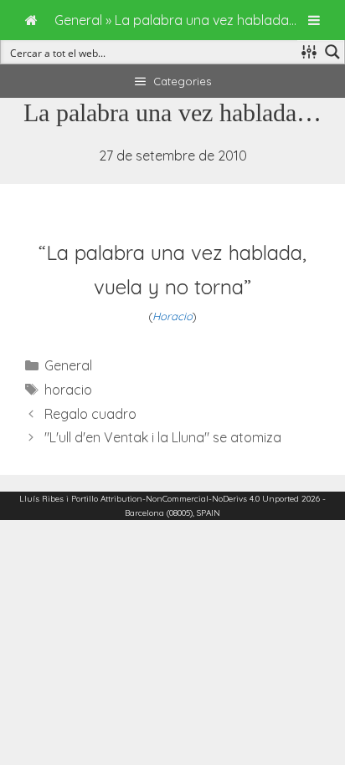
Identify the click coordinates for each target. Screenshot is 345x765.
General (68, 365)
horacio (68, 389)
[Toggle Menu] (314, 20)
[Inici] (31, 20)
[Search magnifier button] (332, 52)
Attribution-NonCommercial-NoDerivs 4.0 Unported (199, 498)
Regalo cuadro (90, 413)
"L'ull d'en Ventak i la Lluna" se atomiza (162, 437)
